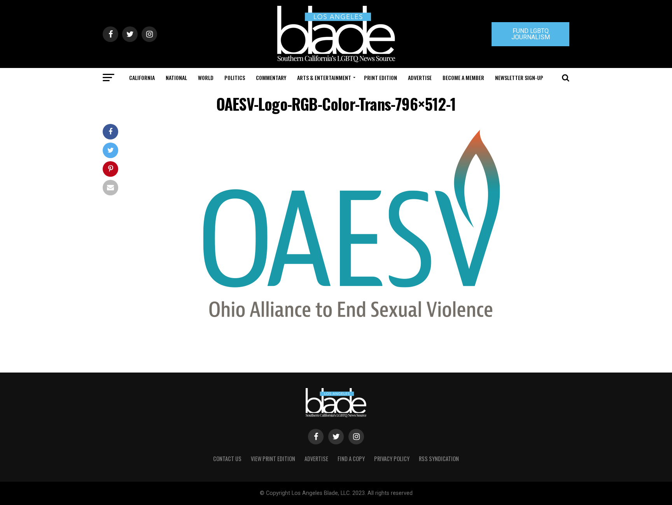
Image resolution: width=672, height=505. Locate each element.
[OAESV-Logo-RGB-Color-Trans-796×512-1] (351, 320)
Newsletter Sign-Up (519, 77)
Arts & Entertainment (324, 77)
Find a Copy (351, 458)
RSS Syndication (439, 458)
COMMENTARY (271, 77)
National (176, 77)
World (206, 77)
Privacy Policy (392, 458)
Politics (234, 77)
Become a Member (463, 77)
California (142, 77)
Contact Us (227, 458)
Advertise (420, 77)
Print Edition (380, 77)
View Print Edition (273, 458)
